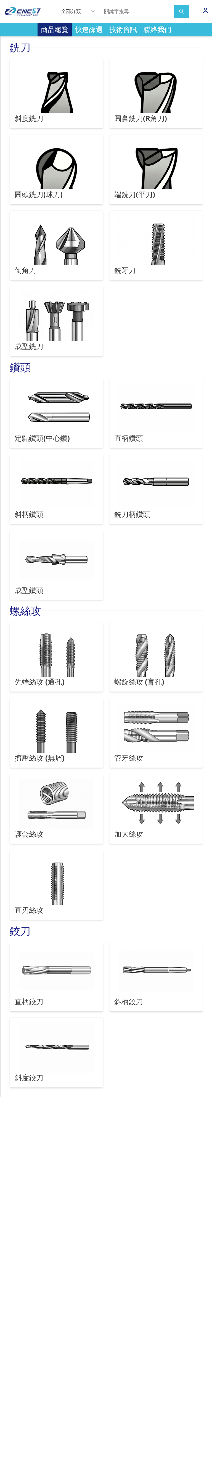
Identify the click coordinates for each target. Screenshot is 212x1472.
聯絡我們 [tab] (157, 29)
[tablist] (106, 30)
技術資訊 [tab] (123, 29)
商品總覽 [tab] (54, 29)
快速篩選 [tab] (89, 29)
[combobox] (78, 11)
